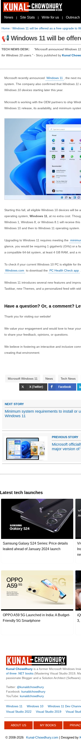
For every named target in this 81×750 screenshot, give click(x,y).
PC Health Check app (64, 270)
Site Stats (27, 17)
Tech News (68, 378)
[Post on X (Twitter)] (33, 389)
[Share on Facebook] (62, 389)
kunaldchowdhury (33, 691)
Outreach (73, 17)
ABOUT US (18, 725)
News (8, 17)
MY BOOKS (48, 725)
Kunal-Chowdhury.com (42, 737)
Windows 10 (35, 706)
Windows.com (14, 270)
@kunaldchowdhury (30, 687)
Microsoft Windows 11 (23, 378)
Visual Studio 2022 (19, 711)
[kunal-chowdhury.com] (33, 11)
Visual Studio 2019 (48, 711)
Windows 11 (54, 78)
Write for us (50, 17)
